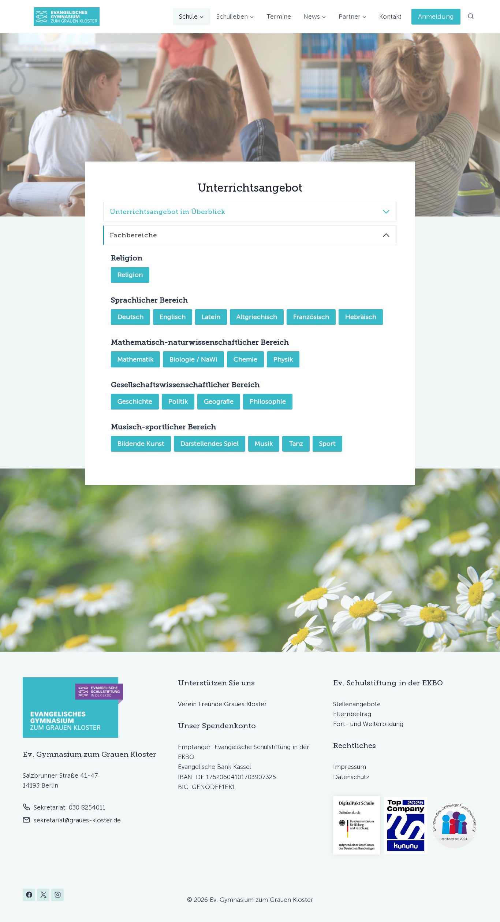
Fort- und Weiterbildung (368, 723)
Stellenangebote (357, 704)
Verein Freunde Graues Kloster (222, 704)
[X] (43, 895)
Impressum (349, 766)
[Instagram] (57, 895)
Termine (278, 16)
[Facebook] (29, 895)
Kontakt (390, 16)
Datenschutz (351, 777)
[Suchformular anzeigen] (470, 16)
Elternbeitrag (352, 714)
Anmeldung (436, 16)
